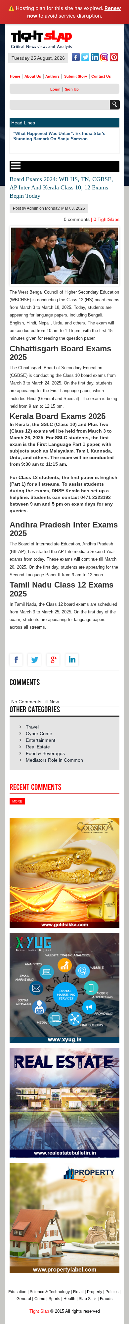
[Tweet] (36, 660)
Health (69, 1298)
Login (55, 89)
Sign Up (72, 89)
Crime (39, 1298)
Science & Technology (50, 1291)
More (17, 801)
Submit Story (75, 76)
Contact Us (101, 76)
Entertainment (40, 740)
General (24, 1298)
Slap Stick (88, 1298)
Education (17, 1291)
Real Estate (38, 746)
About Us (32, 76)
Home (15, 76)
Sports (54, 1298)
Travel (32, 727)
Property (94, 1291)
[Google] (55, 660)
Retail (78, 1291)
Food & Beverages (45, 753)
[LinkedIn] (73, 660)
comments (77, 219)
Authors (52, 76)
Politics (112, 1291)
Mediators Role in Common (54, 760)
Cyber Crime (39, 733)
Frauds (106, 1298)
